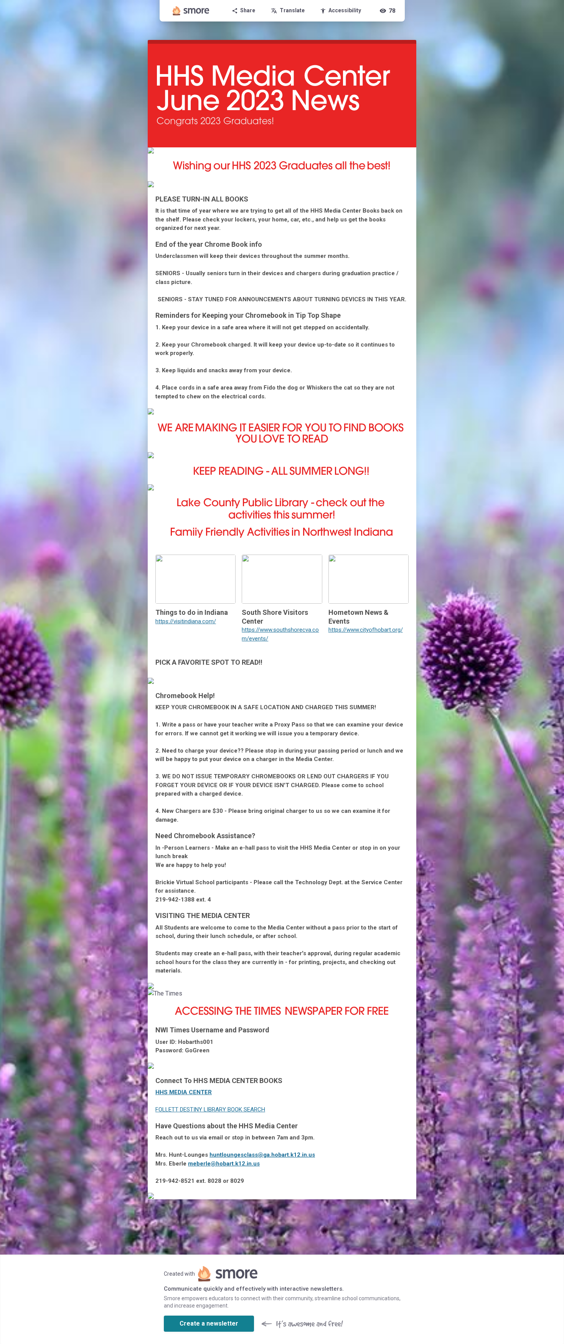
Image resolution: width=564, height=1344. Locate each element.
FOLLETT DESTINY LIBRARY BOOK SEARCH (210, 1109)
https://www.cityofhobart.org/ (365, 629)
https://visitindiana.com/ (185, 621)
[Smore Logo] (191, 11)
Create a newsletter (209, 1323)
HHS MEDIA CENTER (183, 1092)
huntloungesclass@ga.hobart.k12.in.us (262, 1154)
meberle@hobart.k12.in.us (224, 1163)
